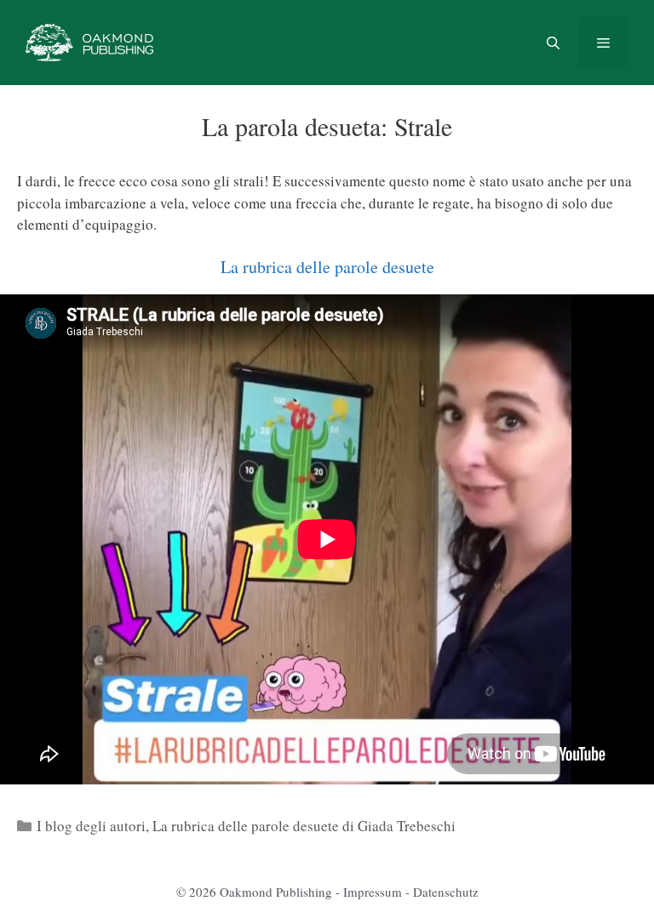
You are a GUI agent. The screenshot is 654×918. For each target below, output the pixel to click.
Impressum (372, 891)
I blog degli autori (91, 825)
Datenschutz (446, 891)
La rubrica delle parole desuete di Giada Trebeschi (304, 825)
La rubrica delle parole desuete (327, 266)
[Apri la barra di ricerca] (552, 42)
